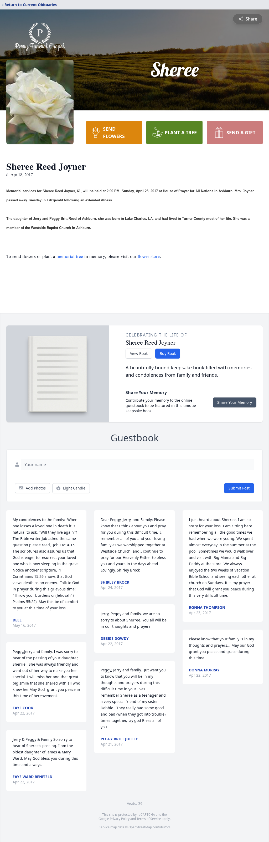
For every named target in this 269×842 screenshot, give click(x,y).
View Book (139, 353)
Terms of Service (149, 819)
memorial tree (69, 256)
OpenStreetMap (140, 827)
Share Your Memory (234, 402)
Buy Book (168, 353)
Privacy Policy (120, 819)
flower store (149, 256)
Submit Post (239, 488)
